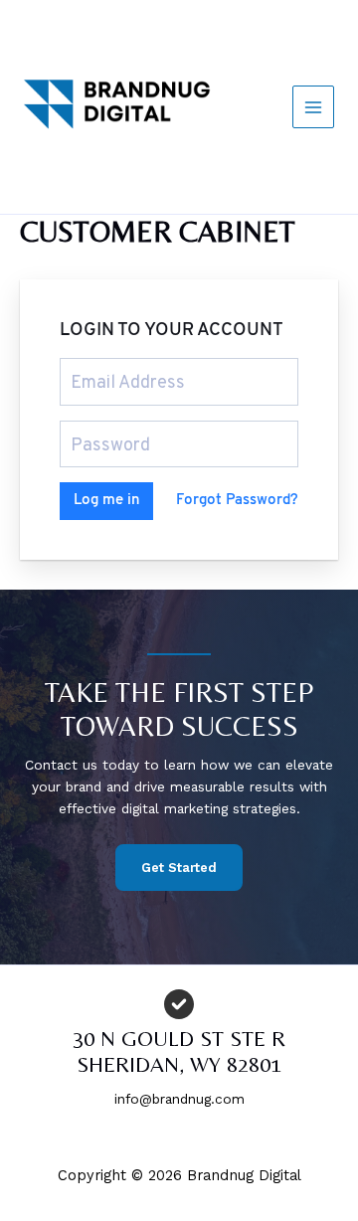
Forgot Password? (237, 500)
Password (96, 429)
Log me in (106, 500)
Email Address (109, 366)
